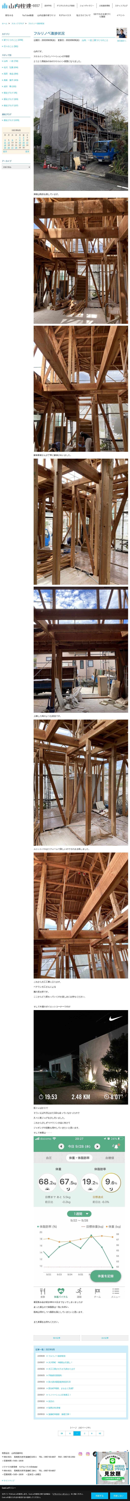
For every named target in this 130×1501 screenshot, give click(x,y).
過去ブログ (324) (11, 99)
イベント (121, 15)
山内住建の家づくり (46, 15)
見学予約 (48, 6)
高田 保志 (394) (11, 74)
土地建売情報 (104, 6)
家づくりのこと (101, 40)
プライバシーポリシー (61, 1494)
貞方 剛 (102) (10, 86)
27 (12, 148)
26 (9, 148)
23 (24, 145)
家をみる (9, 15)
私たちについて (83, 15)
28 (16, 148)
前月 (5, 151)
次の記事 (105, 1338)
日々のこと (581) (11, 46)
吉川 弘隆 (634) (11, 67)
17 (27, 143)
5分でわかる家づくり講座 (102, 15)
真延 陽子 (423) (11, 80)
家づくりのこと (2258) (13, 40)
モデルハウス (65, 15)
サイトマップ (9, 1481)
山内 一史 (87, 40)
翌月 (27, 151)
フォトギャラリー (87, 6)
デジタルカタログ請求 (66, 6)
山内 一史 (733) (11, 61)
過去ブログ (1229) (11, 120)
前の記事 (56, 1338)
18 (5, 145)
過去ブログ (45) (10, 93)
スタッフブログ (121, 6)
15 (20, 143)
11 (5, 143)
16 (24, 143)
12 (9, 143)
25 (5, 148)
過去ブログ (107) (11, 105)
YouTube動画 (28, 15)
